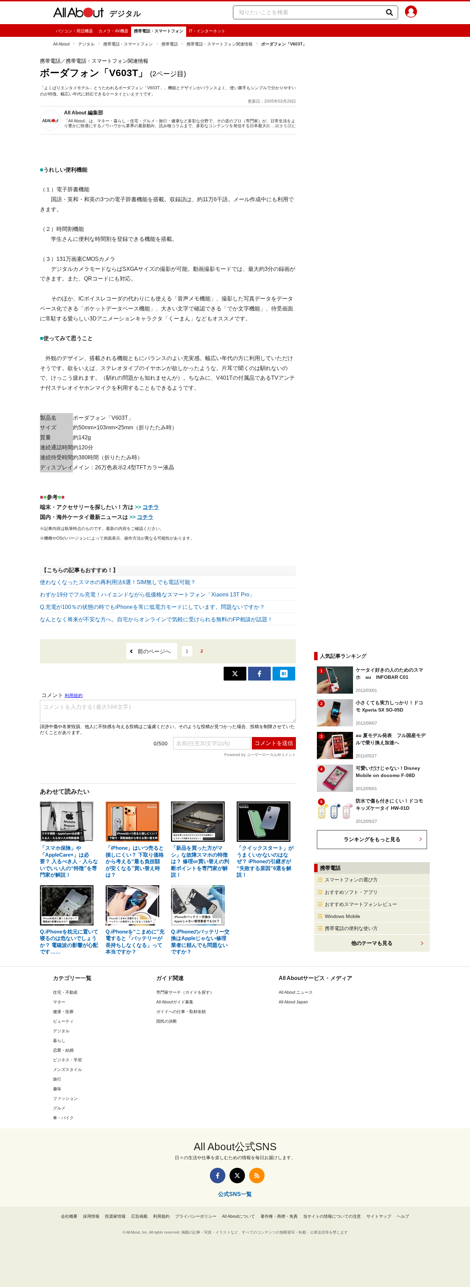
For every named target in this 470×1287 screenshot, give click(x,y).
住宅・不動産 (65, 992)
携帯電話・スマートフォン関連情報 (219, 44)
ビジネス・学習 (67, 1060)
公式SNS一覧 (235, 1194)
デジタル (125, 13)
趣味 (57, 1088)
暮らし (59, 1040)
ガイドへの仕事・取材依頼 (181, 1011)
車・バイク (63, 1117)
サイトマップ (378, 1216)
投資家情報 (115, 1216)
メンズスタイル (67, 1069)
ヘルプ (403, 1216)
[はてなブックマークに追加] (284, 674)
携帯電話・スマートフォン (158, 31)
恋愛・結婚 (63, 1050)
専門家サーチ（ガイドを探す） (185, 992)
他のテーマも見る (372, 943)
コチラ (150, 507)
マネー (59, 1002)
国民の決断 (166, 1021)
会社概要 (69, 1216)
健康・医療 (63, 1011)
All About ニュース (296, 992)
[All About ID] (411, 13)
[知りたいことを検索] (389, 12)
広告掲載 (139, 1216)
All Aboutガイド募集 (174, 1002)
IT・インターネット (207, 31)
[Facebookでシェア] (259, 674)
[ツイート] (235, 674)
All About (61, 44)
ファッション (65, 1098)
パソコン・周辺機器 (74, 31)
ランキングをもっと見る (372, 839)
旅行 (57, 1079)
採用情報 (91, 1216)
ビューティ (63, 1021)
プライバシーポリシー (195, 1216)
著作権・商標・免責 (279, 1216)
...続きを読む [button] (284, 125)
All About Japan (293, 1002)
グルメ (59, 1108)
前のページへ (154, 651)
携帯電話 (169, 44)
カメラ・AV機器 (113, 31)
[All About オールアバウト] (78, 14)
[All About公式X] (237, 1175)
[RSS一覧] (257, 1175)
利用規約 (161, 1216)
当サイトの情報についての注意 (332, 1216)
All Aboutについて (238, 1216)
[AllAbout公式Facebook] (217, 1175)
